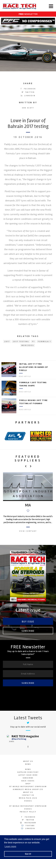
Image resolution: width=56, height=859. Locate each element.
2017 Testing (21, 341)
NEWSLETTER (28, 14)
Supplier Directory (28, 772)
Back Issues (28, 781)
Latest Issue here (28, 775)
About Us (28, 761)
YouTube (30, 826)
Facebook (29, 89)
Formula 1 (44, 341)
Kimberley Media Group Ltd (28, 789)
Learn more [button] (10, 846)
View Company (28, 531)
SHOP (28, 784)
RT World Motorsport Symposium (28, 787)
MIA (28, 505)
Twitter (29, 92)
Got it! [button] (28, 854)
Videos (28, 801)
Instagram (30, 823)
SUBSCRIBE (28, 683)
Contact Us (28, 795)
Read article (25, 376)
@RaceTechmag (19, 739)
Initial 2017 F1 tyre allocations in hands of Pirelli (33, 367)
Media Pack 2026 (28, 798)
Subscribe (28, 630)
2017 (7, 341)
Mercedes (28, 345)
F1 (33, 341)
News (28, 764)
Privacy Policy (28, 812)
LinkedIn (29, 96)
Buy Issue (28, 621)
